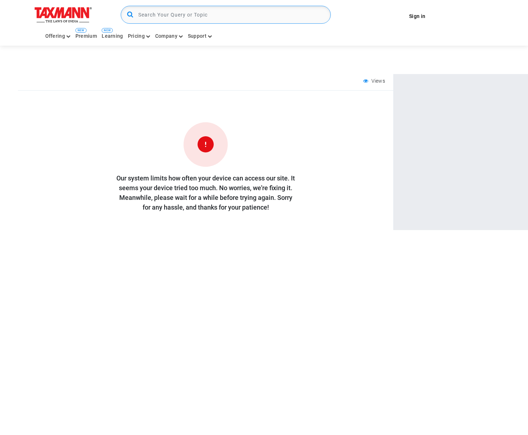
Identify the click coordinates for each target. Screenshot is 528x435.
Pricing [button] (137, 36)
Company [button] (167, 36)
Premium (86, 36)
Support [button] (198, 36)
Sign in (417, 16)
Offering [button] (55, 36)
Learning (112, 36)
